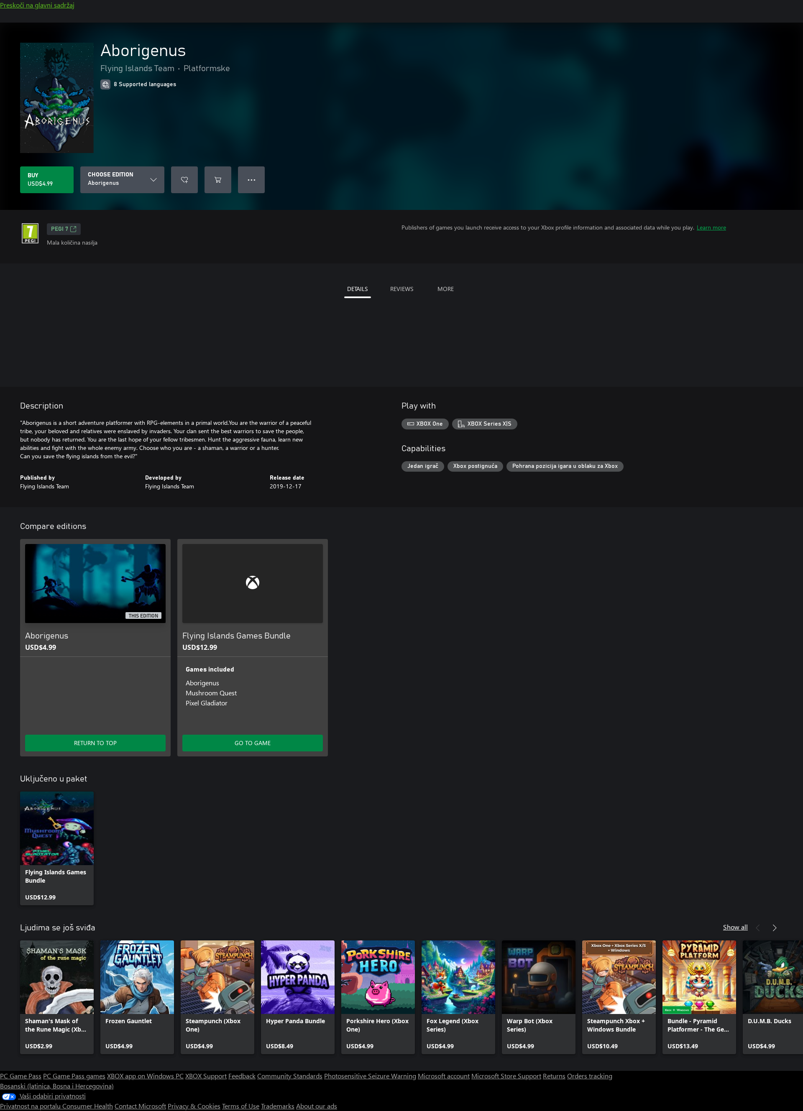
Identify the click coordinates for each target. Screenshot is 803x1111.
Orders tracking (589, 1075)
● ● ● (252, 179)
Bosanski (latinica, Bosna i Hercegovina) (57, 1085)
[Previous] (757, 928)
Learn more (711, 227)
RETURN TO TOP (95, 743)
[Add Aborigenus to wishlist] (184, 179)
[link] (57, 848)
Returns (554, 1075)
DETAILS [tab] (357, 289)
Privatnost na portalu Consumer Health (56, 1105)
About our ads (316, 1105)
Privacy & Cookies (194, 1105)
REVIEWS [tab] (401, 289)
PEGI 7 (59, 229)
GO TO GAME (253, 743)
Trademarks (277, 1105)
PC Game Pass (20, 1075)
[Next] (774, 928)
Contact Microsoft (140, 1105)
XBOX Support (206, 1075)
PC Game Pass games (74, 1075)
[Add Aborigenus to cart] (218, 179)
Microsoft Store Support (506, 1075)
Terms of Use (240, 1105)
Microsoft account (444, 1075)
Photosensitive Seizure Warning (370, 1075)
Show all (735, 926)
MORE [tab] (445, 289)
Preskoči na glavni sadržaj (37, 4)
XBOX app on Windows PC (145, 1075)
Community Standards (289, 1075)
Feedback (242, 1075)
